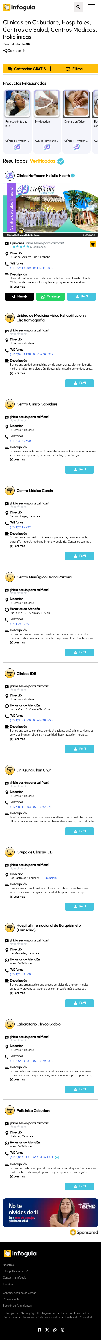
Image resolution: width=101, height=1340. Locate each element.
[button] (74, 68)
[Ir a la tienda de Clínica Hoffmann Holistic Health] (93, 244)
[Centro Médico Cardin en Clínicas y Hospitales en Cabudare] (10, 490)
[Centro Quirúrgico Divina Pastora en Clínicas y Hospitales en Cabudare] (10, 577)
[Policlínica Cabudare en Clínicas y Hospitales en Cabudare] (10, 1110)
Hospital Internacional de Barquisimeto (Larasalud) (49, 927)
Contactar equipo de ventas (19, 1293)
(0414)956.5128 (20, 354)
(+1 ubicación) (48, 878)
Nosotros (8, 1265)
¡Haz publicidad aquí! (15, 1271)
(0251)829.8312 (42, 1061)
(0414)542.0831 (20, 1061)
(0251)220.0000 (20, 974)
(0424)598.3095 (42, 720)
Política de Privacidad (78, 1317)
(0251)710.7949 (42, 1157)
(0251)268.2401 (20, 624)
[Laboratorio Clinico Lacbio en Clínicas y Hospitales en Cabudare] (10, 1024)
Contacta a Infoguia (14, 1278)
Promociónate (11, 1299)
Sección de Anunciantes (17, 1306)
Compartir (16, 50)
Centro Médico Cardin (35, 490)
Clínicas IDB (26, 673)
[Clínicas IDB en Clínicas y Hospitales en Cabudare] (10, 673)
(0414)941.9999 (42, 268)
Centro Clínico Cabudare (37, 404)
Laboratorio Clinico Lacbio (39, 1024)
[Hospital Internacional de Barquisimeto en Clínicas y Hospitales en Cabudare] (10, 927)
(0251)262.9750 (42, 807)
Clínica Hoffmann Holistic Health (44, 175)
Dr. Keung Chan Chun (34, 770)
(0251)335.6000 (20, 720)
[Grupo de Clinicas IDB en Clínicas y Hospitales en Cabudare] (10, 852)
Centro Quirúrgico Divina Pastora (44, 577)
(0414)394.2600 (20, 441)
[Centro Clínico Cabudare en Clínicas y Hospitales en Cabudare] (10, 404)
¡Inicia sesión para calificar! (44, 243)
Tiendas (8, 1284)
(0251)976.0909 (42, 354)
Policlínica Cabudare (33, 1110)
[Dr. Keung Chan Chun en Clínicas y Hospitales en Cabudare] (10, 770)
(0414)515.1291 (20, 1157)
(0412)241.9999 (20, 268)
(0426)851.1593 (20, 807)
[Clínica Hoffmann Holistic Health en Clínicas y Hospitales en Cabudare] (10, 176)
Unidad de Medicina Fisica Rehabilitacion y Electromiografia (51, 317)
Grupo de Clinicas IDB (35, 852)
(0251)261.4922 (20, 527)
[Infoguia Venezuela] (19, 6)
